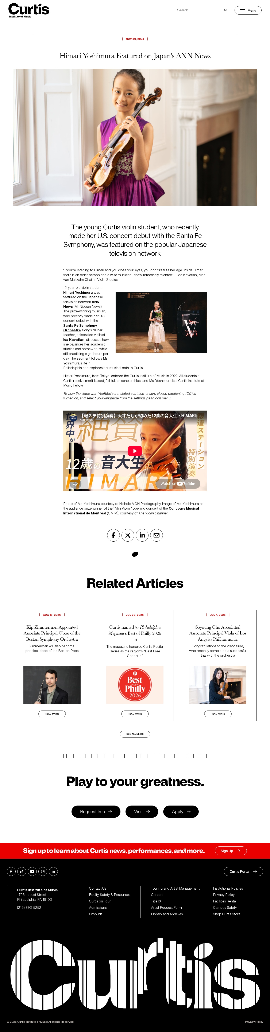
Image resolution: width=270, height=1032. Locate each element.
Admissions (98, 907)
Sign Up (227, 850)
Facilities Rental (224, 901)
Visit (138, 811)
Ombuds (96, 914)
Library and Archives (167, 914)
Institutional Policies (228, 888)
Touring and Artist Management (175, 888)
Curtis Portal (240, 871)
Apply (177, 811)
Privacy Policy (224, 894)
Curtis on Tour (100, 901)
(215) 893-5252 (29, 907)
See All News (135, 734)
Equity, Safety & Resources (110, 894)
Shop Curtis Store (226, 914)
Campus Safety (225, 907)
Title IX (156, 901)
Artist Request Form (166, 907)
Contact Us (97, 888)
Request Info (92, 811)
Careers (157, 894)
